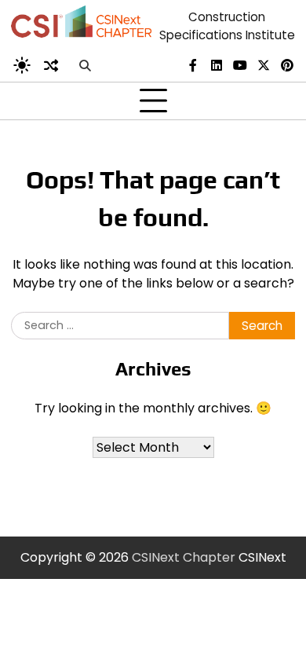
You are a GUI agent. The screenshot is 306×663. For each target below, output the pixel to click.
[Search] (85, 65)
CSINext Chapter (183, 557)
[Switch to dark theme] (22, 65)
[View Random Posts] (51, 65)
